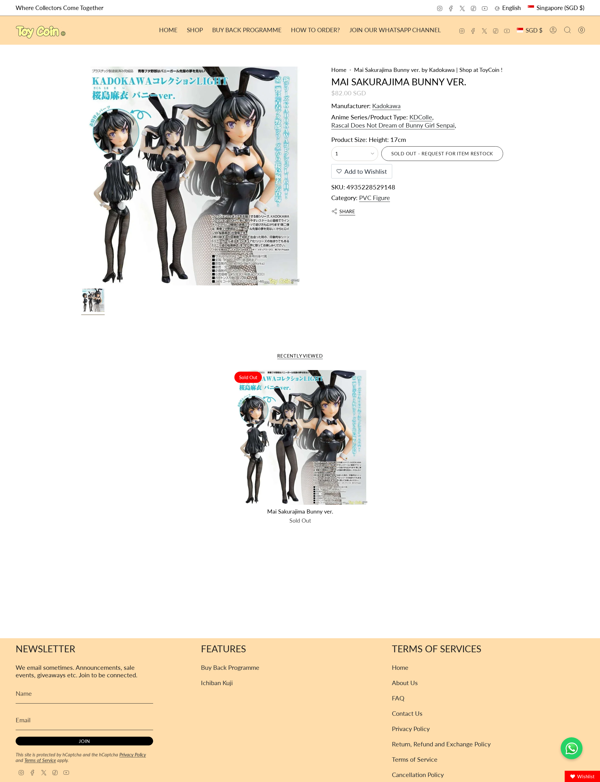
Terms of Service (40, 760)
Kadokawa (386, 105)
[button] (195, 30)
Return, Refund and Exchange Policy (441, 744)
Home (339, 70)
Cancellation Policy (418, 774)
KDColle (420, 117)
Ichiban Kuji (217, 682)
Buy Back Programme (230, 667)
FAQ (398, 698)
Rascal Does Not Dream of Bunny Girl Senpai (393, 125)
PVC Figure (374, 197)
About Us (405, 682)
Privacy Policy (132, 754)
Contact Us (407, 713)
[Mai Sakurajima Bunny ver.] (300, 437)
